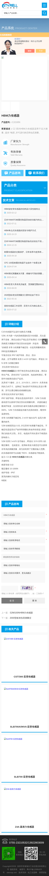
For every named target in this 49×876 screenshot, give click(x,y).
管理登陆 (42, 872)
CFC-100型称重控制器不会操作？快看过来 (22, 263)
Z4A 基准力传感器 (24, 827)
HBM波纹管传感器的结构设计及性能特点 (22, 209)
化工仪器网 (32, 872)
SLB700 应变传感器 (24, 776)
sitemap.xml (12, 872)
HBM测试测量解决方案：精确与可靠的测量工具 (24, 273)
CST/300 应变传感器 (24, 676)
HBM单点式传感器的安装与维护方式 (20, 230)
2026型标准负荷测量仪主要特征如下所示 (22, 295)
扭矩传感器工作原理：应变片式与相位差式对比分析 (24, 306)
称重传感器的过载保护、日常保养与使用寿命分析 (24, 252)
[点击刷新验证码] (27, 588)
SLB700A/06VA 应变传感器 (24, 726)
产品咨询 (15, 173)
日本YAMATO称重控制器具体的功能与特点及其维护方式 (24, 220)
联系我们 (38, 173)
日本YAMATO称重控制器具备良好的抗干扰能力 (24, 241)
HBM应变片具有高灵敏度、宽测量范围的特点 (24, 284)
